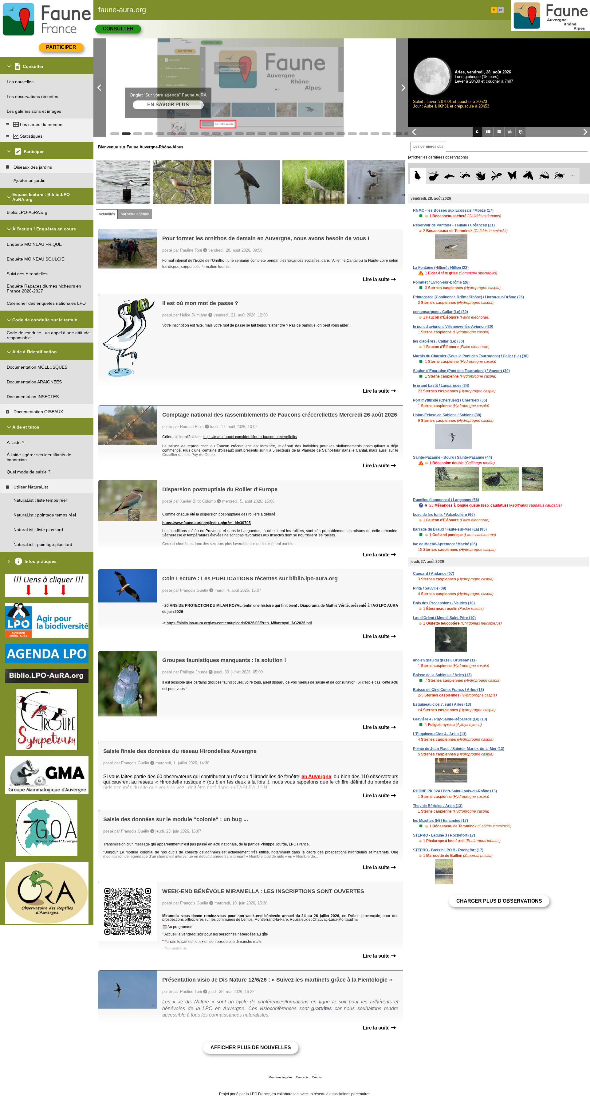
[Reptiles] (465, 176)
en (500, 9)
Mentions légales (281, 1077)
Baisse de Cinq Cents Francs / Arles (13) (448, 690)
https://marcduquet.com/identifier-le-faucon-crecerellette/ (250, 437)
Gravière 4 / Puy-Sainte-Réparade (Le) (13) (450, 719)
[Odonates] (496, 176)
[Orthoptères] (544, 176)
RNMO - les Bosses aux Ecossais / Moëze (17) (453, 210)
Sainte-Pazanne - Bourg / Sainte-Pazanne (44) (452, 457)
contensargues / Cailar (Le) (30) (440, 312)
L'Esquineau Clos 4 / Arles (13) (439, 734)
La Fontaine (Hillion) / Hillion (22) (441, 267)
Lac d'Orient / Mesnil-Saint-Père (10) (444, 618)
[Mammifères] (434, 176)
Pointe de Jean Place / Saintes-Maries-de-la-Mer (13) (458, 749)
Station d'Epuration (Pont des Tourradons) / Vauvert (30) (461, 371)
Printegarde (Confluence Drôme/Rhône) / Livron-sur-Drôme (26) (468, 297)
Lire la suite (377, 279)
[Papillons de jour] (512, 176)
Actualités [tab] (107, 214)
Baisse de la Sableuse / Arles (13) (442, 675)
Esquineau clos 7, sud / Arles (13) (442, 704)
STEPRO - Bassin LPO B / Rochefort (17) (448, 850)
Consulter (118, 28)
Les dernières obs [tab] (428, 146)
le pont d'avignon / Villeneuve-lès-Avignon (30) (453, 326)
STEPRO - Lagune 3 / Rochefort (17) (444, 835)
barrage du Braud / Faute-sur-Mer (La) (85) (450, 529)
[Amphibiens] (481, 176)
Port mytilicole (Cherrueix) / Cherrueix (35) (450, 400)
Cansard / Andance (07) (433, 573)
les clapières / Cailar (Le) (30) (438, 341)
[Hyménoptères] (559, 176)
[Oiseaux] (418, 176)
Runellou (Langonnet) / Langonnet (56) (446, 500)
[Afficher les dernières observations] (438, 157)
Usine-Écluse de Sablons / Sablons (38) (447, 415)
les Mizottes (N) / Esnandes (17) (440, 820)
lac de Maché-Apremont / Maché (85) (445, 544)
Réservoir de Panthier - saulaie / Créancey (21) (454, 225)
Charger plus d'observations (499, 901)
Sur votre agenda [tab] (134, 214)
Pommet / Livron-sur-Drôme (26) (441, 282)
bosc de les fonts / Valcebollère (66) (444, 514)
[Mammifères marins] (449, 176)
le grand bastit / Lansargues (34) (441, 385)
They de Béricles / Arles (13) (437, 806)
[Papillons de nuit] (528, 176)
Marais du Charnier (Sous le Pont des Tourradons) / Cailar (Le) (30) (471, 356)
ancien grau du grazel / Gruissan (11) (445, 660)
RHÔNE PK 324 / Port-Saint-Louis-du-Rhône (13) (455, 791)
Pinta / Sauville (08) (429, 588)
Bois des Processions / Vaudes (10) (444, 603)
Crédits (317, 1077)
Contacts (302, 1077)
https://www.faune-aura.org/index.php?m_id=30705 (206, 523)
